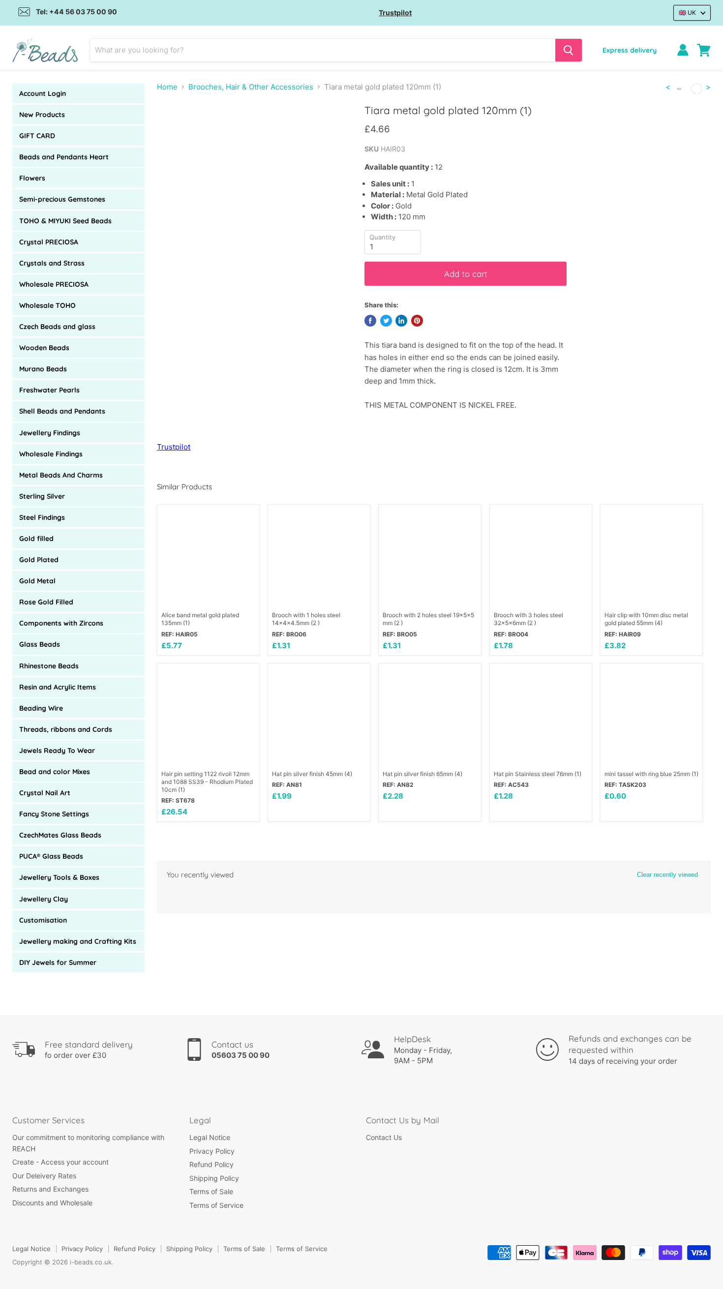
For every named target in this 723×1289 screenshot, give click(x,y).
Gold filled (36, 538)
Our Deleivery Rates (44, 1175)
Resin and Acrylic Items (57, 687)
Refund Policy (211, 1164)
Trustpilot (395, 12)
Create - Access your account (60, 1162)
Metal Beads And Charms (61, 475)
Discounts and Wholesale (52, 1203)
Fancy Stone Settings (54, 813)
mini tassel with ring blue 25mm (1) (651, 774)
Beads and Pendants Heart (64, 156)
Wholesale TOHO (47, 305)
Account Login (42, 93)
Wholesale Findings (51, 454)
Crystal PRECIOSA (48, 242)
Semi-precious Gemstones (62, 199)
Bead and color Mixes (54, 771)
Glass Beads (39, 644)
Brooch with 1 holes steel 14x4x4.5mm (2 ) (306, 619)
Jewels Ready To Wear (57, 750)
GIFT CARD (37, 135)
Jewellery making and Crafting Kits (77, 941)
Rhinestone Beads (49, 665)
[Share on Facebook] (370, 321)
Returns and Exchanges (50, 1189)
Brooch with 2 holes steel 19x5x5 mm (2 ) (428, 619)
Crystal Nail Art (44, 792)
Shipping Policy (214, 1178)
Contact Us (384, 1137)
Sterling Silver (42, 496)
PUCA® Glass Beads (51, 856)
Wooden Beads (44, 347)
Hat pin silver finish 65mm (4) (422, 774)
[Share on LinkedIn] (401, 321)
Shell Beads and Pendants (62, 411)
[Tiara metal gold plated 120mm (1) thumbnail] (175, 132)
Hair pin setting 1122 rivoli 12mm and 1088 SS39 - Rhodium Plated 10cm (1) (207, 781)
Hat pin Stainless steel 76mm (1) (537, 774)
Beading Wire (41, 708)
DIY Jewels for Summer (57, 962)
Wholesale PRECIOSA (54, 284)
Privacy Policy (212, 1151)
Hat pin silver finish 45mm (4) (312, 774)
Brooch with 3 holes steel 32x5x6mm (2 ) (528, 619)
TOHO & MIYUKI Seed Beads (65, 220)
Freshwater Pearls (49, 390)
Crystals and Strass (52, 263)
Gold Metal (37, 580)
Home (167, 87)
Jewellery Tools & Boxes (59, 877)
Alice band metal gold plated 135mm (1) (200, 619)
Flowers (32, 178)
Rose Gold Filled (46, 602)
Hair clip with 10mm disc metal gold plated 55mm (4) (646, 619)
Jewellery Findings (49, 432)
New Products (42, 114)
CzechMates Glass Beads (60, 835)
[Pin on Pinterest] (417, 321)
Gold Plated (39, 559)
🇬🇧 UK (687, 12)
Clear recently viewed (667, 874)
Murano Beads (43, 368)
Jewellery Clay (43, 899)
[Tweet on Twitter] (386, 321)
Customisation (43, 920)
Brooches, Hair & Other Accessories (250, 87)
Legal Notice (209, 1137)
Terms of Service (216, 1205)
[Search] (568, 50)
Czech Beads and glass (57, 326)
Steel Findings (42, 517)
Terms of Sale (211, 1191)
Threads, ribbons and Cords (65, 729)
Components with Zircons (61, 623)
